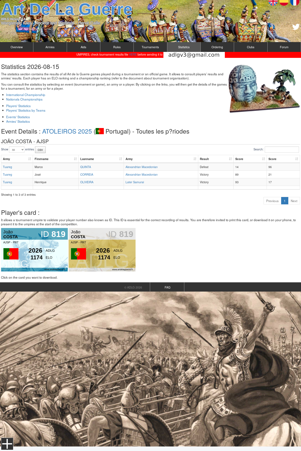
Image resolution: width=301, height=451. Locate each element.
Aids (83, 47)
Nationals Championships (24, 99)
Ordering (217, 47)
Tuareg (7, 167)
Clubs (250, 47)
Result (204, 159)
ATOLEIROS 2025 (67, 131)
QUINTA (85, 167)
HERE (133, 54)
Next (294, 200)
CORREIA (86, 174)
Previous (272, 200)
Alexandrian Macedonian (142, 167)
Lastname (87, 159)
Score (239, 159)
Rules (117, 47)
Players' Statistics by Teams (25, 110)
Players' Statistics (18, 105)
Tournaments (150, 47)
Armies (49, 47)
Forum (284, 47)
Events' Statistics (18, 116)
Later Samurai (135, 182)
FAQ (167, 287)
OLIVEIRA (86, 182)
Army (6, 159)
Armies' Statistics (18, 121)
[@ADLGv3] (296, 27)
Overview (17, 47)
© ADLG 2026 (133, 287)
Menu (7, 444)
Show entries (17, 149)
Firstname (42, 159)
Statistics (184, 47)
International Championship (25, 94)
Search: (258, 149)
